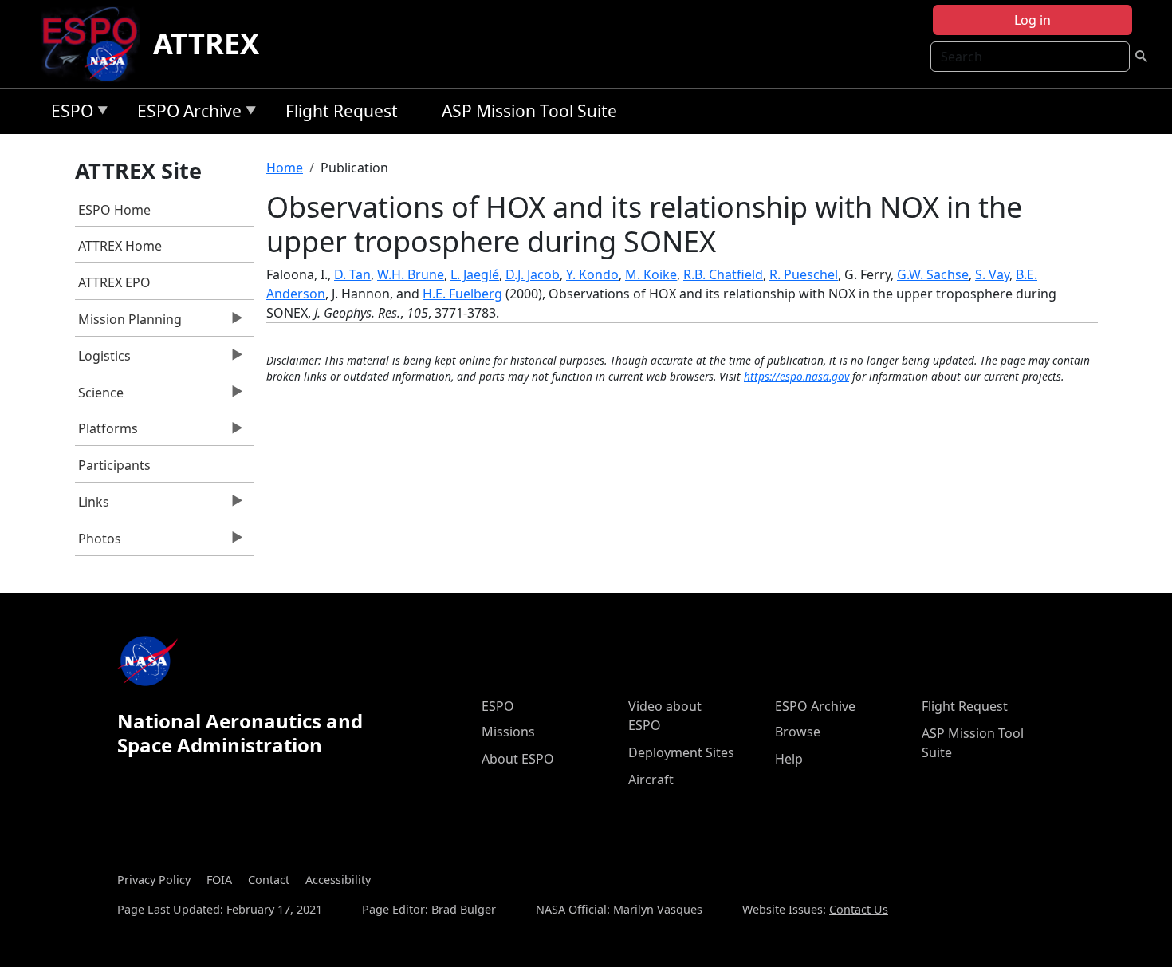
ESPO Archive (185, 114)
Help (789, 759)
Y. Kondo (592, 274)
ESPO (68, 114)
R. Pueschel (803, 274)
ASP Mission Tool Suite (529, 111)
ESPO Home (114, 210)
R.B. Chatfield (723, 274)
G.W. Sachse (933, 274)
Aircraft (651, 779)
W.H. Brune (410, 274)
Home (284, 167)
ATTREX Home (120, 246)
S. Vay (992, 274)
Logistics (103, 360)
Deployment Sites (681, 752)
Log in (1032, 20)
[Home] (96, 44)
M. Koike (651, 274)
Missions (508, 731)
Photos (98, 542)
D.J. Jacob (532, 274)
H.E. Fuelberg (462, 293)
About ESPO (518, 759)
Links (92, 506)
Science (99, 396)
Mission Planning (129, 323)
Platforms (107, 432)
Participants (114, 465)
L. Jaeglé (474, 274)
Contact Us (858, 909)
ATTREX (206, 43)
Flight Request (341, 111)
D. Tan (352, 274)
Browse (797, 731)
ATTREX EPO (114, 282)
